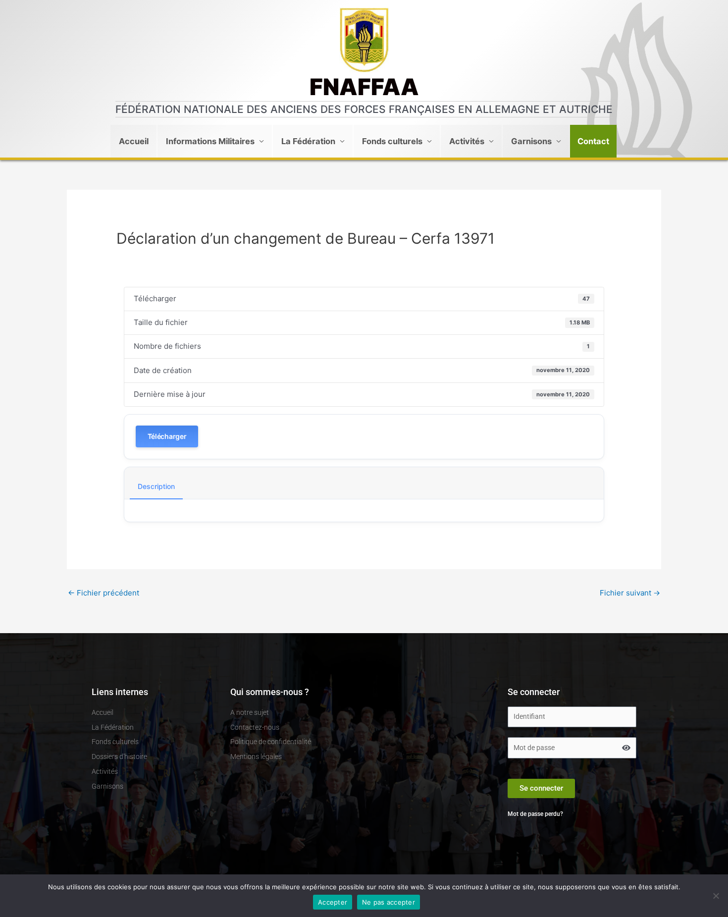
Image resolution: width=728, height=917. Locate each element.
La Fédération (308, 141)
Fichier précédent (103, 592)
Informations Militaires (210, 141)
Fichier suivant (630, 592)
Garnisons (531, 141)
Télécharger (167, 436)
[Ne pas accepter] (716, 896)
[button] (593, 141)
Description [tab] (156, 486)
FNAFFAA (364, 87)
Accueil (134, 141)
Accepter (332, 902)
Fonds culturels (392, 141)
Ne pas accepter (388, 902)
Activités (466, 141)
